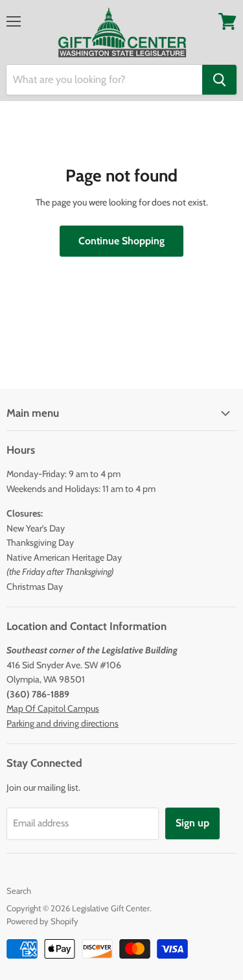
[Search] (219, 80)
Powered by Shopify (42, 921)
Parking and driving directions (62, 723)
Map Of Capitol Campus (52, 708)
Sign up (192, 823)
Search (18, 890)
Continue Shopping (121, 241)
